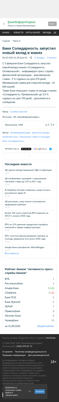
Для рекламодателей (38, 355)
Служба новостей (18, 111)
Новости (18, 32)
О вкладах (39, 57)
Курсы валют (33, 32)
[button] (3, 23)
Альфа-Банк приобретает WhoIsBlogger (24, 247)
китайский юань (10, 137)
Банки (5, 32)
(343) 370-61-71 (24, 346)
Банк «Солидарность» (13, 141)
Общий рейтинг (45, 326)
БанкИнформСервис (20, 132)
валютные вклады (41, 132)
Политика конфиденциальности (30, 351)
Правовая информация (14, 355)
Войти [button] (52, 24)
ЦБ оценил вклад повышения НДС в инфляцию (28, 170)
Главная (6, 41)
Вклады (47, 32)
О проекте (7, 351)
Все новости (12, 253)
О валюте (52, 57)
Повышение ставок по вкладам (34, 137)
